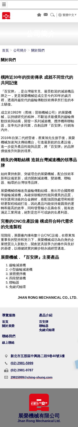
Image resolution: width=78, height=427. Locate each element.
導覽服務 (8, 315)
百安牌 (43, 321)
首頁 (5, 50)
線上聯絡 (8, 342)
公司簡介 (20, 50)
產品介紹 (45, 315)
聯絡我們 (8, 336)
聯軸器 (43, 325)
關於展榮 (8, 325)
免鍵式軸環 (47, 330)
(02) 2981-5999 (22, 363)
